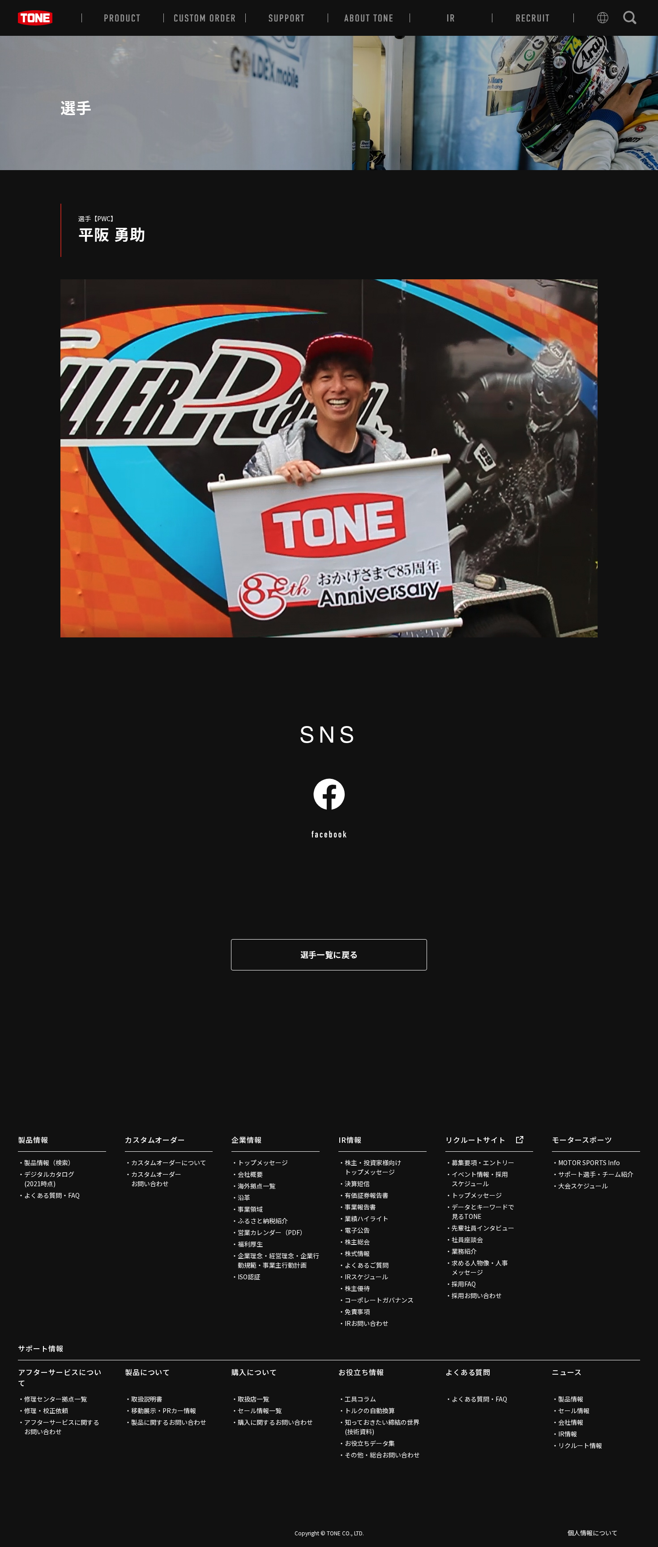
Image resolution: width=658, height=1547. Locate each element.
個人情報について (593, 1532)
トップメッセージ (263, 1162)
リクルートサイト (475, 1139)
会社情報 (570, 1422)
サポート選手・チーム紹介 (595, 1174)
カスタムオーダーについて (168, 1162)
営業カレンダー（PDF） (272, 1232)
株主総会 (357, 1241)
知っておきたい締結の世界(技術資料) (382, 1427)
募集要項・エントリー (483, 1162)
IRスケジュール (366, 1276)
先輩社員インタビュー (483, 1227)
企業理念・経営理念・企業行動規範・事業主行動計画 (278, 1260)
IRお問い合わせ (367, 1323)
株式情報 (357, 1253)
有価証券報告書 (367, 1195)
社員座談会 (467, 1239)
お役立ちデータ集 (370, 1443)
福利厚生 (250, 1243)
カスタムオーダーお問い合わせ (156, 1179)
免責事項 (357, 1311)
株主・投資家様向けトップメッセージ (373, 1167)
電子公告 (357, 1230)
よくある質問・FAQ (52, 1195)
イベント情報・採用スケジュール (480, 1179)
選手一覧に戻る (329, 954)
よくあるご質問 (367, 1265)
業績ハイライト (367, 1218)
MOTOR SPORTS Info (589, 1162)
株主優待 (357, 1288)
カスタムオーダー (155, 1139)
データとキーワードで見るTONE (483, 1211)
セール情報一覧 (260, 1410)
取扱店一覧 (253, 1398)
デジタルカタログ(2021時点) (49, 1179)
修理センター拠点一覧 (55, 1398)
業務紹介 (464, 1251)
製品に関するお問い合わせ (168, 1422)
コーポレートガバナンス (379, 1299)
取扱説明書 (146, 1398)
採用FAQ (464, 1283)
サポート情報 (41, 1348)
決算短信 (357, 1183)
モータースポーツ (582, 1139)
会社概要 (250, 1174)
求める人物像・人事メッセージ (480, 1267)
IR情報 (350, 1139)
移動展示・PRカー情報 (163, 1410)
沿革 (244, 1197)
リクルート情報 (580, 1445)
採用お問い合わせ (477, 1295)
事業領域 (250, 1209)
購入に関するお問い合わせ (275, 1422)
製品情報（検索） (49, 1162)
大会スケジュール (583, 1185)
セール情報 (574, 1410)
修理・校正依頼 (46, 1410)
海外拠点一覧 (256, 1185)
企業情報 (246, 1139)
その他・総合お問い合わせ (382, 1454)
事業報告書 (360, 1206)
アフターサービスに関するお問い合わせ (61, 1427)
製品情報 (33, 1139)
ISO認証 (249, 1276)
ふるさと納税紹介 (263, 1220)
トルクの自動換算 (370, 1410)
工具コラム (360, 1398)
